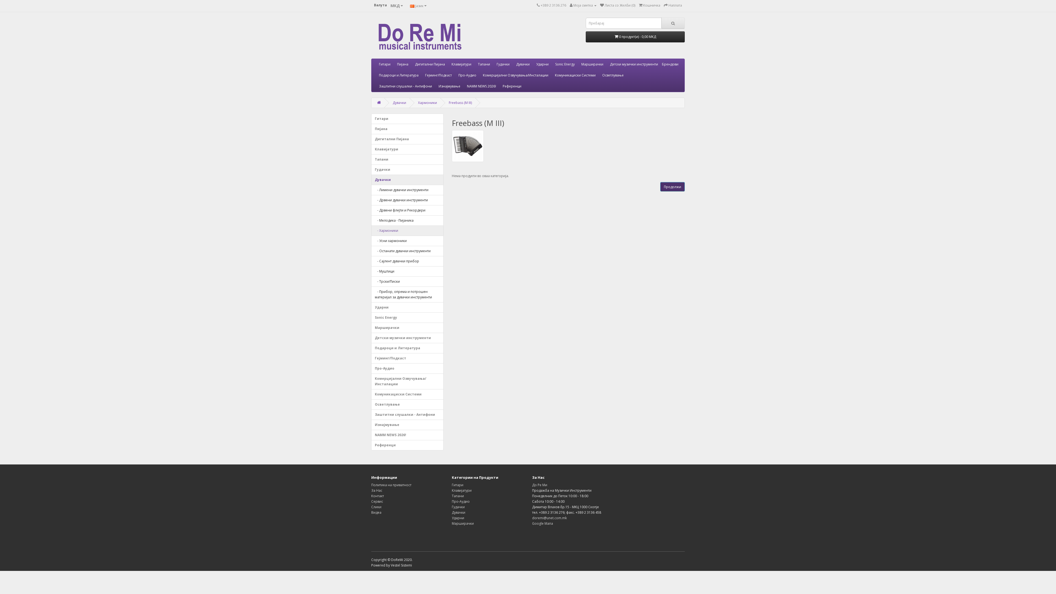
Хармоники (427, 102)
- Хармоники (386, 230)
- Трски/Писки (387, 281)
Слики (376, 507)
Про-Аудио (467, 75)
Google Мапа (542, 523)
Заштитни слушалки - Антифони (405, 86)
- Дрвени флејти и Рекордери (400, 210)
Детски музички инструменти (634, 64)
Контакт (377, 496)
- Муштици (384, 271)
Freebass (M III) (460, 102)
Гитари (385, 64)
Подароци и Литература (399, 75)
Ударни (542, 64)
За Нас (376, 490)
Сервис (377, 501)
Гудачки (503, 64)
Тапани (484, 64)
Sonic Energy (565, 64)
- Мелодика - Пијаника (394, 220)
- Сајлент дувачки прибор (397, 261)
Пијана (402, 64)
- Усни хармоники (391, 240)
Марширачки (592, 64)
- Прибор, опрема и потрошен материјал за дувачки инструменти (403, 294)
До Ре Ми (539, 485)
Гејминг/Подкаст (438, 75)
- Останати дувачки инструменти (403, 251)
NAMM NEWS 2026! (481, 86)
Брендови (670, 64)
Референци (512, 86)
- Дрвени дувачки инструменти (401, 200)
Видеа (376, 512)
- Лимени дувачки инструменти (401, 190)
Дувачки (523, 64)
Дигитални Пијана (430, 64)
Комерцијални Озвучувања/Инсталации (515, 75)
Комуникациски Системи (575, 75)
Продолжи (672, 187)
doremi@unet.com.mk (549, 518)
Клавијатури (461, 64)
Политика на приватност (391, 485)
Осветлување (613, 75)
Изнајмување (449, 86)
